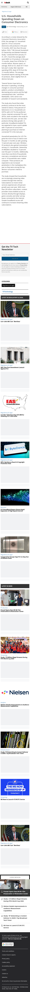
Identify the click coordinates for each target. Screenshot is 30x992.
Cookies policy (6, 962)
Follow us (16, 32)
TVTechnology (12, 26)
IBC (27, 7)
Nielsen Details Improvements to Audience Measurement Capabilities (15, 908)
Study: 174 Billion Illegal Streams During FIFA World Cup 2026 (15, 900)
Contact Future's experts (9, 955)
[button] (2, 2)
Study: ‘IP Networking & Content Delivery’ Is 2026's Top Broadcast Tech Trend (15, 918)
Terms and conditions (8, 951)
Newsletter (25, 32)
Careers (4, 970)
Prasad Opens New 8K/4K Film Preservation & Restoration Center (16, 893)
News (3, 27)
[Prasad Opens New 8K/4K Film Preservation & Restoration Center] (15, 887)
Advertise (4, 977)
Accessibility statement (8, 966)
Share (5, 32)
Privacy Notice (23, 265)
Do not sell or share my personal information (14, 981)
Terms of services (21, 263)
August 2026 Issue (16, 7)
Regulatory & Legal (6, 11)
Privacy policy (6, 958)
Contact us (5, 973)
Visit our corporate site (14, 939)
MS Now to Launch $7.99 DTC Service (14, 927)
